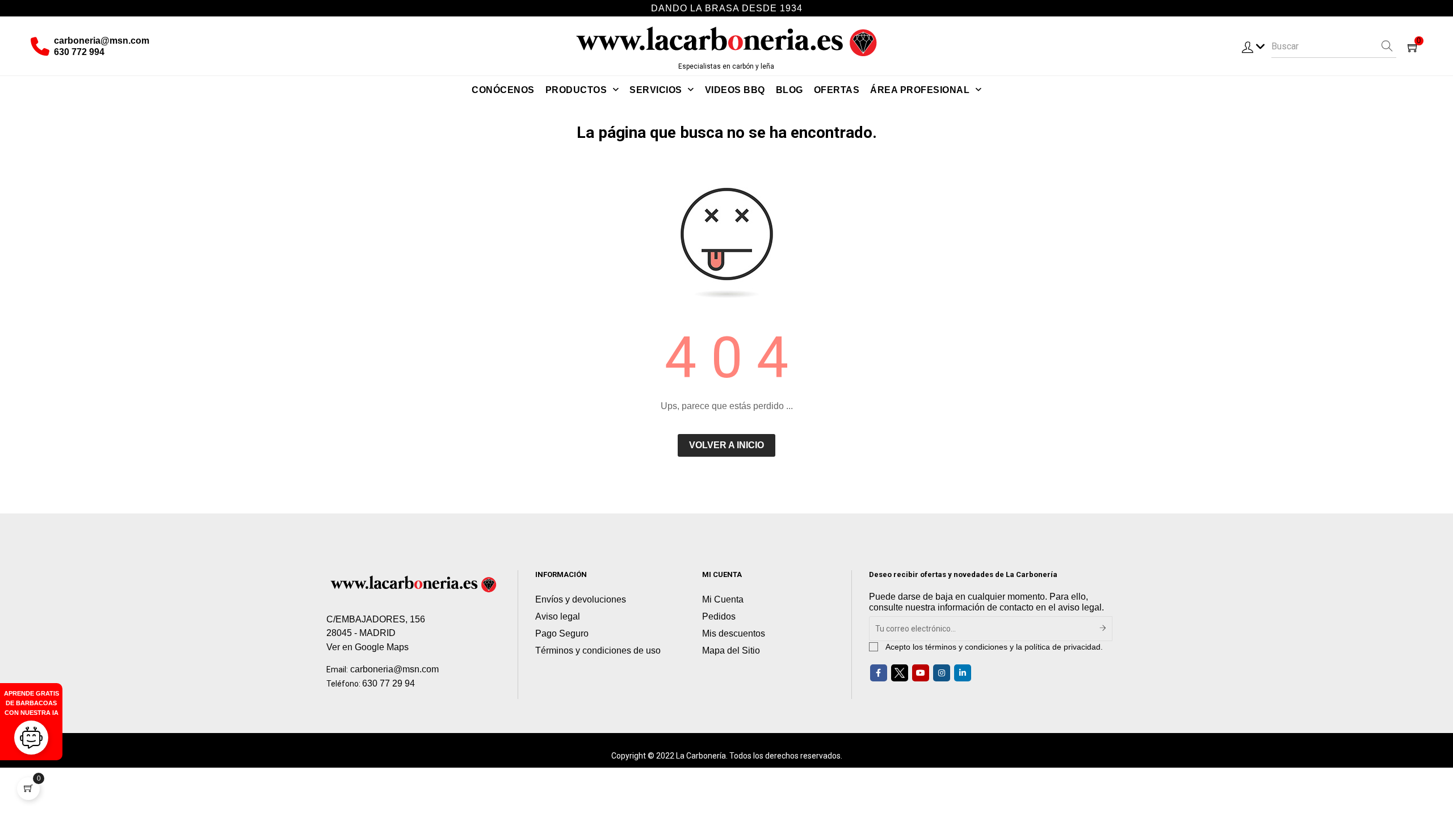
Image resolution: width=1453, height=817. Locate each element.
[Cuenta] (1253, 46)
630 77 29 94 (388, 683)
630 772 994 (79, 52)
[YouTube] (920, 672)
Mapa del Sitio (731, 650)
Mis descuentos (733, 633)
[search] (1387, 46)
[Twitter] (899, 672)
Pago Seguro (562, 633)
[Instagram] (941, 672)
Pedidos (719, 616)
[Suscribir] (1103, 628)
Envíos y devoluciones (580, 599)
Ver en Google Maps (367, 647)
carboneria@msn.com (101, 40)
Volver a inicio (726, 445)
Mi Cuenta (723, 599)
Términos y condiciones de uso (598, 650)
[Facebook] (878, 672)
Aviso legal (557, 616)
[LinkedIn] (962, 672)
